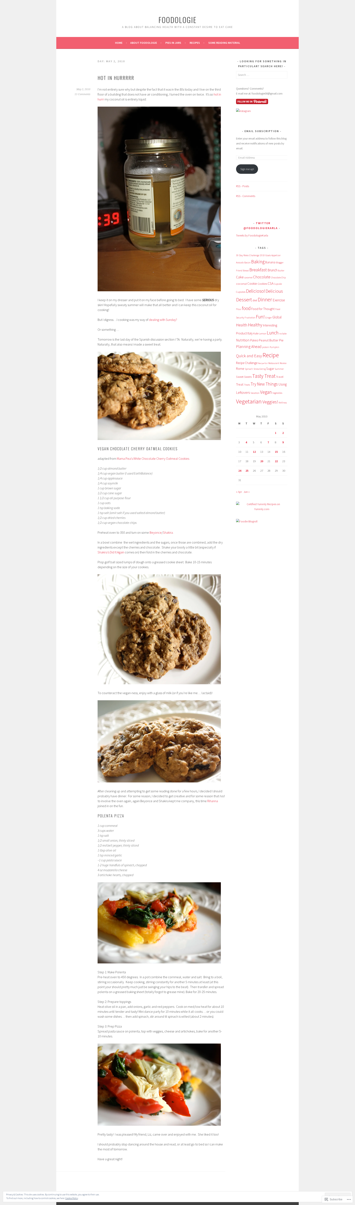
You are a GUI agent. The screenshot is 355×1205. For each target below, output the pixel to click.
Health (241, 325)
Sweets (248, 377)
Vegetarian (249, 401)
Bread (246, 270)
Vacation (255, 392)
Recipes (195, 43)
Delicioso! (255, 291)
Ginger (268, 317)
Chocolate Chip (278, 277)
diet (254, 300)
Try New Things (264, 384)
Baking (258, 262)
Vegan (266, 392)
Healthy (255, 325)
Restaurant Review (277, 363)
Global (277, 317)
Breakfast (258, 270)
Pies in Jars (173, 43)
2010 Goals (265, 255)
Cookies (262, 284)
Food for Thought (263, 309)
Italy (250, 333)
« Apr (239, 492)
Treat (239, 384)
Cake (240, 277)
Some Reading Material (224, 43)
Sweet (239, 377)
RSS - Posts (242, 186)
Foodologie (177, 19)
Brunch (272, 270)
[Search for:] (261, 75)
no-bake (283, 333)
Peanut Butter (268, 340)
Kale (255, 333)
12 (254, 452)
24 (239, 470)
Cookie (252, 283)
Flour (238, 309)
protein (265, 347)
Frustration (250, 317)
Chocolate (261, 276)
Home (118, 43)
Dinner (265, 299)
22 (276, 461)
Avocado (240, 262)
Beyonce (156, 532)
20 (261, 461)
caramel (248, 277)
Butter (281, 270)
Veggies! (270, 402)
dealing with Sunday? (163, 320)
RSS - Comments (245, 196)
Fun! (260, 316)
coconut (241, 284)
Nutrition (242, 340)
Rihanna (212, 801)
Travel (279, 377)
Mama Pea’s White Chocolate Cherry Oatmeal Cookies (153, 458)
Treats (247, 384)
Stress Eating (260, 368)
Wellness (283, 402)
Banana (270, 262)
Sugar (270, 368)
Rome (240, 368)
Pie (281, 340)
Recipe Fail (263, 363)
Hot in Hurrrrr (116, 77)
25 (247, 470)
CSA (270, 283)
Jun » (247, 492)
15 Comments (82, 94)
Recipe (271, 355)
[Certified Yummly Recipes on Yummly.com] (261, 509)
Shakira (168, 532)
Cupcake (278, 283)
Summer (279, 368)
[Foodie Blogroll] (246, 521)
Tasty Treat (263, 376)
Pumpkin (274, 347)
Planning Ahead (249, 346)
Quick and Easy (249, 355)
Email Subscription (261, 131)
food (246, 308)
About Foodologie (143, 43)
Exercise (279, 300)
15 (276, 452)
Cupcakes (241, 291)
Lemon (262, 333)
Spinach (249, 368)
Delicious (274, 291)
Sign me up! (247, 169)
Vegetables (277, 393)
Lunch (273, 333)
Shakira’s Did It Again (111, 552)
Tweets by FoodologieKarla (252, 235)
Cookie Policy (71, 1198)
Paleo (254, 340)
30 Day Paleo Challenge (247, 255)
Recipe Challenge (246, 363)
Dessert (244, 299)
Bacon (247, 262)
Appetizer (276, 255)
